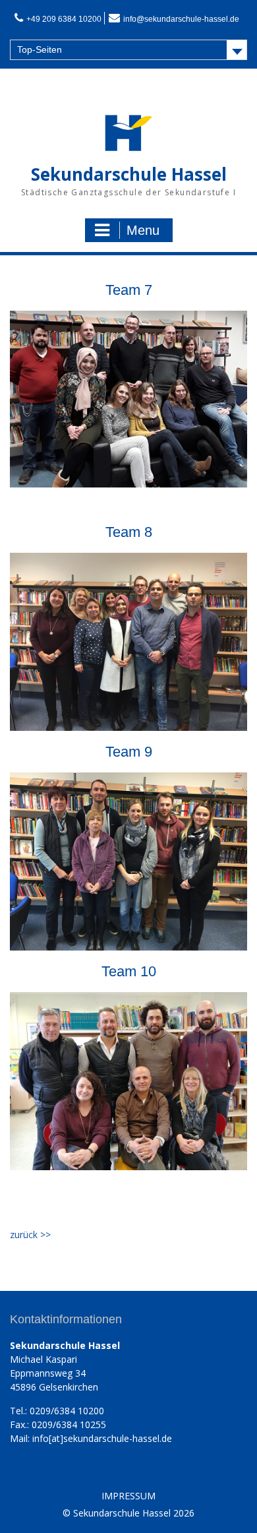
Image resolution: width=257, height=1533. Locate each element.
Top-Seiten (39, 49)
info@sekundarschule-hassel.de (181, 19)
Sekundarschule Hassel (129, 174)
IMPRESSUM (128, 1496)
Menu (143, 230)
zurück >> (30, 1234)
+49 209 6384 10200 (63, 19)
